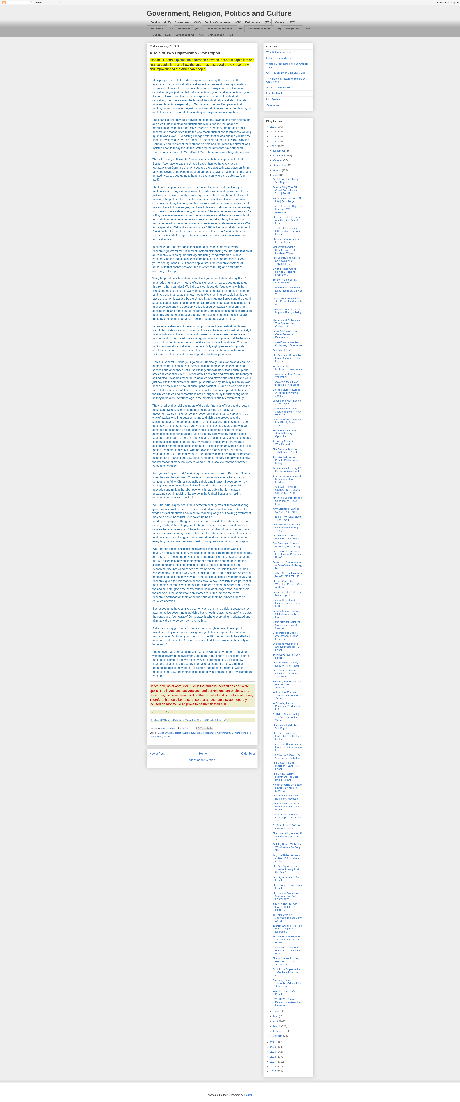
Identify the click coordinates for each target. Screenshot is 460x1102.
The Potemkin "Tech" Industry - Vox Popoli (286, 537)
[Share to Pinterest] (211, 728)
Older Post (248, 753)
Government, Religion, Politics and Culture (219, 13)
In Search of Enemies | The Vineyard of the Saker (285, 695)
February (278, 1030)
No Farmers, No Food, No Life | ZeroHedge (287, 200)
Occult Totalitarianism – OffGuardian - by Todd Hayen (287, 231)
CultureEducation (259, 28)
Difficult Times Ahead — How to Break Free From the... (286, 271)
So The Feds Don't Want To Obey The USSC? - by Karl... (287, 939)
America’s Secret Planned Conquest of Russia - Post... (287, 500)
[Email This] (197, 728)
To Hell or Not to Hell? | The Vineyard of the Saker (286, 717)
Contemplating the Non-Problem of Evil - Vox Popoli (286, 806)
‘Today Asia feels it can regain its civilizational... (287, 383)
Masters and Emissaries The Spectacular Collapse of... (286, 323)
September (280, 165)
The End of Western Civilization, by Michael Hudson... (287, 736)
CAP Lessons (216, 34)
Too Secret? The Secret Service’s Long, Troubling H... (286, 260)
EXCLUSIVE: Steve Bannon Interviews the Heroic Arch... (287, 1002)
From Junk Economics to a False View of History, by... (287, 565)
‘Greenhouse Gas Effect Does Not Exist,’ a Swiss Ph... (287, 290)
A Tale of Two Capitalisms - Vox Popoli (287, 518)
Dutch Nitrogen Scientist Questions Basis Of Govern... (286, 624)
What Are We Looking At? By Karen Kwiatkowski (287, 470)
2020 (273, 1046)
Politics (155, 22)
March (277, 1026)
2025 (273, 131)
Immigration (292, 28)
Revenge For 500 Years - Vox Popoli (287, 375)
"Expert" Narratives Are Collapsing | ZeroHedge (287, 344)
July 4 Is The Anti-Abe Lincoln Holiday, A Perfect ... (285, 906)
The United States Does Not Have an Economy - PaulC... (287, 554)
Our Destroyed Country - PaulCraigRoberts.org (287, 545)
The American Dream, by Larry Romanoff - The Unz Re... (287, 358)
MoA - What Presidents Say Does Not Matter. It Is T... (287, 301)
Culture (279, 22)
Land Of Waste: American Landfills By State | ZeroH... (287, 422)
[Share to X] (204, 728)
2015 (273, 1071)
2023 (273, 141)
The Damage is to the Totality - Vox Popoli (285, 451)
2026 (273, 126)
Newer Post (157, 753)
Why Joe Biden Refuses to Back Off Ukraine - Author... (286, 858)
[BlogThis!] (201, 728)
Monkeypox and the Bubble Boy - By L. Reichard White (284, 249)
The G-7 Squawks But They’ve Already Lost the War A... (286, 869)
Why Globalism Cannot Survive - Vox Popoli (286, 510)
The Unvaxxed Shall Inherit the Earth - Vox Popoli (286, 765)
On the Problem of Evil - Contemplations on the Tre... (287, 817)
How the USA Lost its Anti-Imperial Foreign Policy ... (287, 312)
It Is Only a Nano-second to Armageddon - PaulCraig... (287, 479)
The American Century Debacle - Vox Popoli (286, 664)
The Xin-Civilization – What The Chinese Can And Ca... (287, 584)
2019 (273, 1051)
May (276, 1016)
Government (182, 22)
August (277, 170)
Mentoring (184, 28)
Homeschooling (184, 34)
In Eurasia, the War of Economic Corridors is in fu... (286, 706)
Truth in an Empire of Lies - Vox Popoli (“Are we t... (287, 972)
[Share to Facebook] (208, 728)
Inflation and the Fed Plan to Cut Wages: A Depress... (287, 928)
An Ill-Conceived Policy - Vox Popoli (286, 181)
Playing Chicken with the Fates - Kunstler (286, 240)
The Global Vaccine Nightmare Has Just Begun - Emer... (285, 776)
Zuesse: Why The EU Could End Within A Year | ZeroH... (285, 190)
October (278, 160)
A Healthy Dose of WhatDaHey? (283, 443)
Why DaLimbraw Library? (280, 52)
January (278, 1035)
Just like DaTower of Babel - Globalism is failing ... (285, 460)
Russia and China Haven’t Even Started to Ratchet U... (287, 746)
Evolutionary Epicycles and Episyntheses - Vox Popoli (287, 646)
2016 (273, 1066)
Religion (156, 34)
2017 (273, 1061)
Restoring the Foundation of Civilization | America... (287, 684)
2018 (273, 1056)
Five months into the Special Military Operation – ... (284, 433)
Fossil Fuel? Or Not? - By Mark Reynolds (287, 594)
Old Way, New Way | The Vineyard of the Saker (287, 756)
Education (157, 28)
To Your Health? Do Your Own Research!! (287, 827)
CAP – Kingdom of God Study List (285, 72)
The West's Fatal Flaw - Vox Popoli (286, 727)
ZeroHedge (272, 105)
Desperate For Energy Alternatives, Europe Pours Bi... (285, 635)
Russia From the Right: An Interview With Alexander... (287, 209)
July (276, 175)
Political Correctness (217, 22)
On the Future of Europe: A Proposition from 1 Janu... (287, 392)
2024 (273, 136)
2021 (273, 1042)
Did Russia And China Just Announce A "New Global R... (287, 411)
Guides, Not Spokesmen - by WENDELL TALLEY (287, 575)
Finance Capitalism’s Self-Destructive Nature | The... (287, 527)
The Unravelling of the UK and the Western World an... (287, 836)
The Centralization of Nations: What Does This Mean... (285, 673)
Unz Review (273, 99)
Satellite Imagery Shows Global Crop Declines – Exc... (287, 613)
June (276, 1011)
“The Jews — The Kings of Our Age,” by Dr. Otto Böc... (287, 950)
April (276, 1021)
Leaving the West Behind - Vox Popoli (287, 402)
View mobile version (202, 760)
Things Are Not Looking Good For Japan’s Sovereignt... (286, 961)
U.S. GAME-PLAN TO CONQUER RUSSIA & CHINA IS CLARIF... (286, 490)
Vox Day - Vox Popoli (278, 87)
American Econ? (282, 350)
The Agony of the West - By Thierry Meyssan (286, 797)
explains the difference (190, 60)
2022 (273, 146)
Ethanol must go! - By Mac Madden (285, 281)
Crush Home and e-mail (279, 58)
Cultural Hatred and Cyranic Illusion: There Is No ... (287, 602)
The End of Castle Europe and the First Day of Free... (287, 220)
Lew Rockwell (274, 93)
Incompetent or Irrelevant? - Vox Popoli (287, 368)
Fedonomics (252, 22)
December (279, 150)
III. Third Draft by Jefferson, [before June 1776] (287, 917)
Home (203, 753)
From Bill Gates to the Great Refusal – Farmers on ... (285, 334)
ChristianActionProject (219, 28)
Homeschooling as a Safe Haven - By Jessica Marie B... (287, 787)
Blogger (248, 1095)
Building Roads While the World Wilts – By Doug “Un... (287, 847)
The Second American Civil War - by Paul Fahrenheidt (285, 895)
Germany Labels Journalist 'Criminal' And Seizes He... (287, 983)
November (279, 155)
